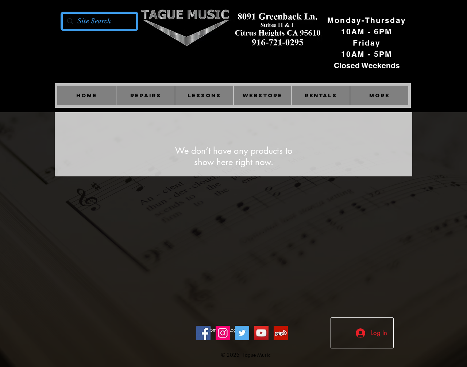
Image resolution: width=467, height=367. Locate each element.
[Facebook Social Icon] (203, 333)
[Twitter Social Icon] (242, 333)
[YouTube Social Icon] (261, 333)
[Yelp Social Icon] (281, 333)
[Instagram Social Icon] (223, 333)
